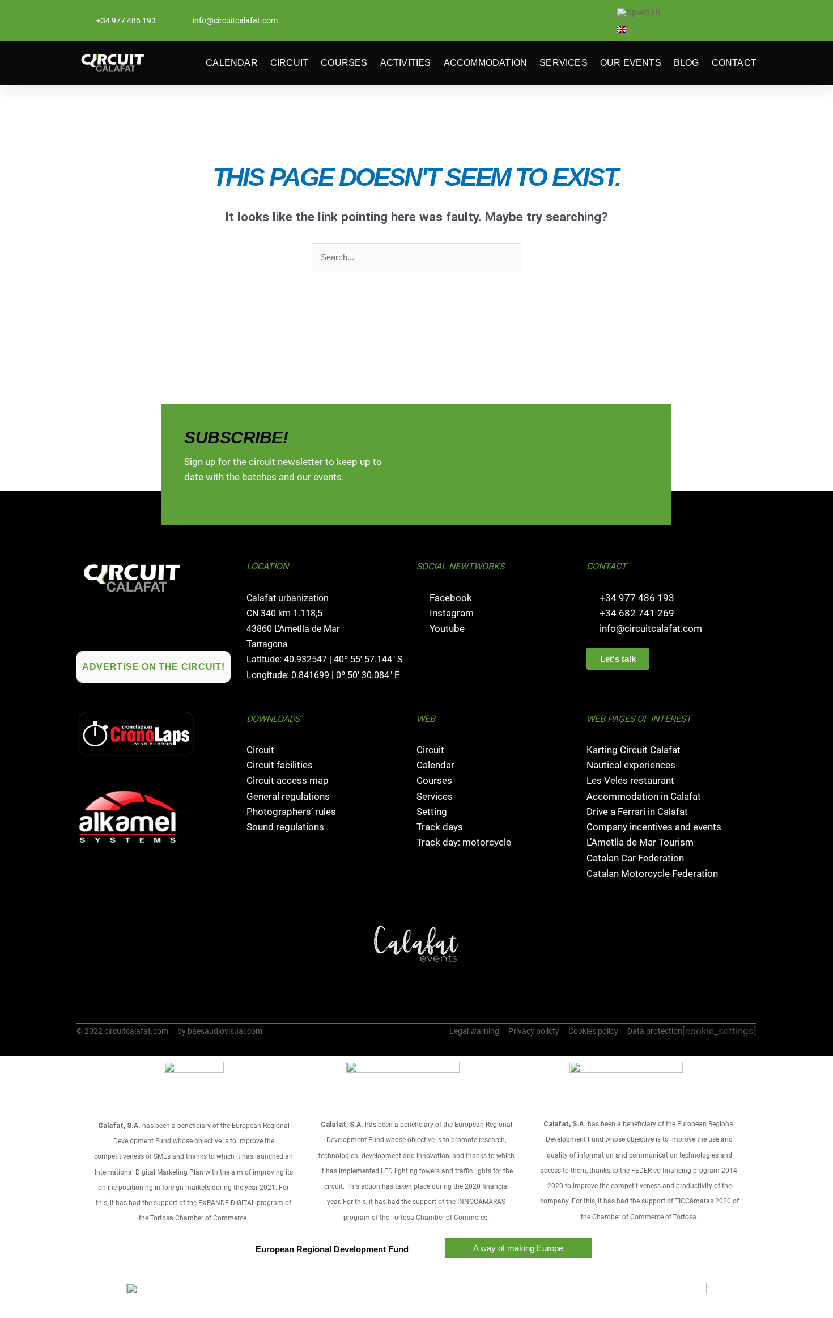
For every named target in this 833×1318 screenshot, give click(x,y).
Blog (686, 62)
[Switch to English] (622, 29)
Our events (630, 62)
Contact (734, 62)
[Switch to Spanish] (638, 13)
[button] (86, 943)
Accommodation (486, 62)
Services (563, 62)
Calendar (232, 62)
